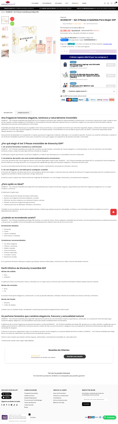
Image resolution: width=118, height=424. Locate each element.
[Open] (113, 212)
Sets (66, 3)
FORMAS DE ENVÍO (23, 113)
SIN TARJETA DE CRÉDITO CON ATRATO (89, 8)
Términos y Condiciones (60, 395)
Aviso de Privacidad (59, 393)
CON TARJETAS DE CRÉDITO (49, 8)
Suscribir (86, 404)
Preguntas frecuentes (31, 393)
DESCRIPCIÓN (8, 113)
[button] (115, 3)
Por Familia (58, 3)
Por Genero (35, 3)
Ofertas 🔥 (75, 3)
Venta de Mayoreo (30, 402)
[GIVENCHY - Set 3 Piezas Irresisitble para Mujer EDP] (5, 20)
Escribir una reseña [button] (74, 356)
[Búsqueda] (105, 3)
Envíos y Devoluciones (60, 400)
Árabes (84, 3)
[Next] (55, 39)
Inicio (3, 12)
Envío (70, 33)
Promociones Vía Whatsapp (33, 400)
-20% (12, 19)
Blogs (26, 407)
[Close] (29, 414)
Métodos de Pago (58, 402)
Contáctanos (57, 398)
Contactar (111, 417)
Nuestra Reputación (30, 398)
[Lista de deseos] (111, 3)
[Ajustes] (108, 3)
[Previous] (12, 39)
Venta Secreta (28, 405)
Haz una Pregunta (83, 47)
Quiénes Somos (29, 395)
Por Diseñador (46, 3)
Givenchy (63, 17)
